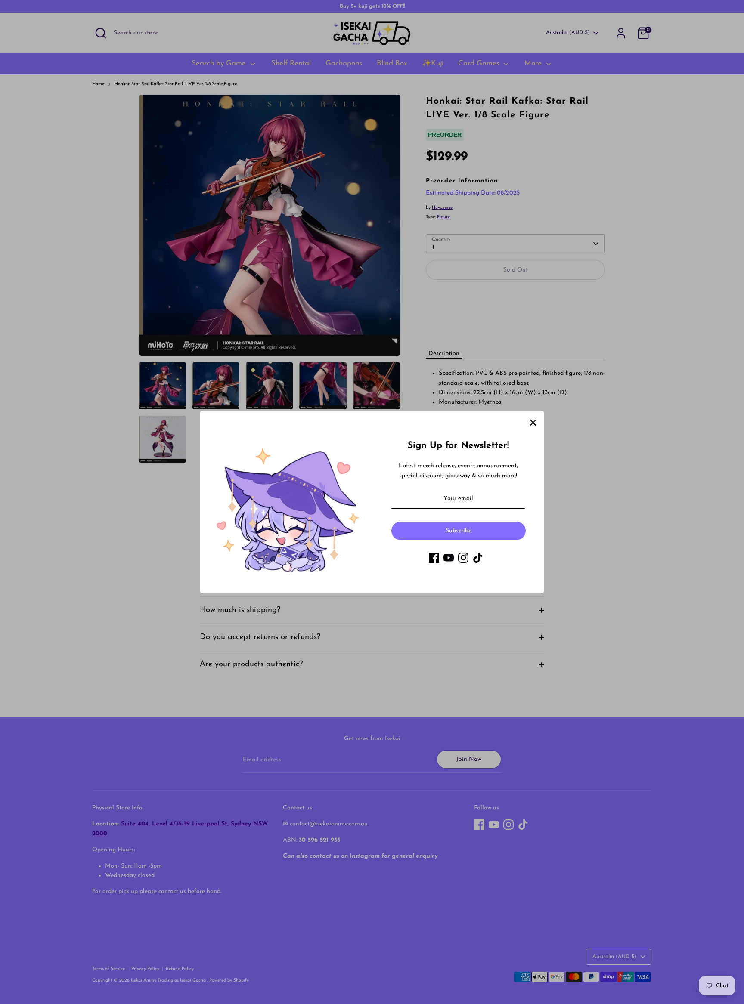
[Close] (533, 422)
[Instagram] (463, 558)
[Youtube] (448, 558)
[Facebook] (434, 558)
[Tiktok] (478, 558)
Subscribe (458, 531)
